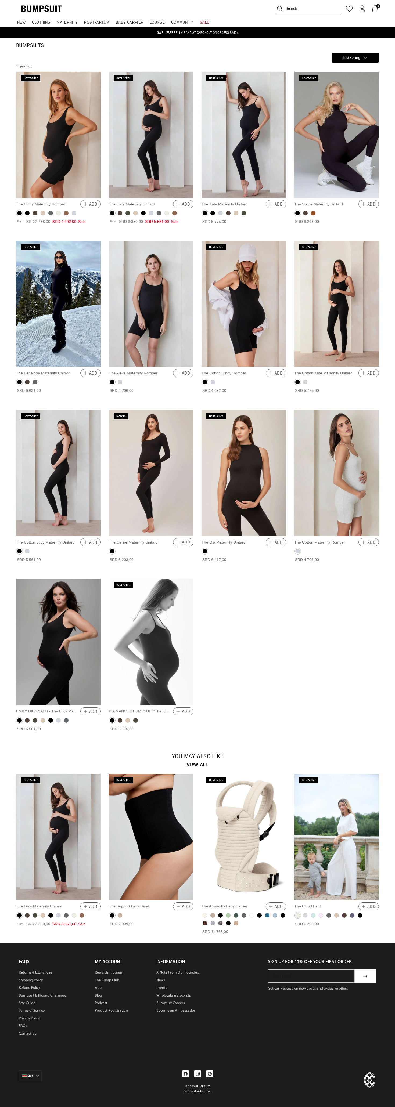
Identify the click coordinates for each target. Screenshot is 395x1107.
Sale (205, 22)
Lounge (157, 22)
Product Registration (111, 1010)
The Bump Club (107, 980)
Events (161, 987)
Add (93, 204)
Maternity (67, 22)
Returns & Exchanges (35, 972)
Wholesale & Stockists (173, 995)
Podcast (101, 1003)
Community (182, 22)
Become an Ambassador (175, 1010)
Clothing (41, 22)
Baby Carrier (129, 22)
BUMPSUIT (202, 1086)
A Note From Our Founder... (178, 972)
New (21, 22)
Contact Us (27, 1033)
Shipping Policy (31, 980)
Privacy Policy (29, 1018)
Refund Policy (29, 987)
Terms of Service (32, 1010)
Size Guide (27, 1003)
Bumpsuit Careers (170, 1003)
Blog (98, 995)
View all (197, 765)
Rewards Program (109, 972)
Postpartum (96, 22)
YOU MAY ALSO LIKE (197, 756)
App (98, 987)
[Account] (362, 9)
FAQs (23, 1025)
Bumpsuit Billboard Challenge (42, 995)
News (160, 980)
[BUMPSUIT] (41, 8)
